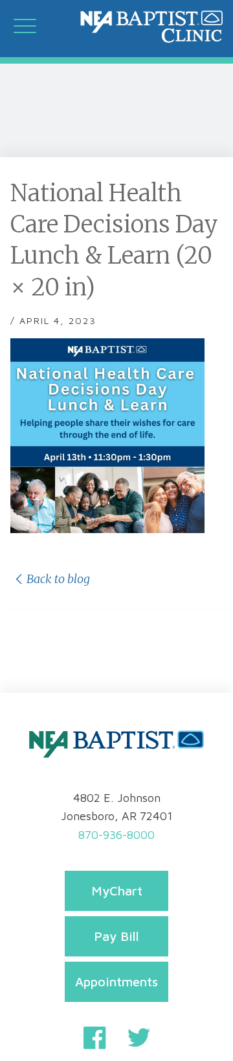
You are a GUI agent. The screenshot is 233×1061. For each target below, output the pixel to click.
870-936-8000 (116, 835)
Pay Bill (116, 936)
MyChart (116, 890)
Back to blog (58, 578)
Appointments (116, 981)
